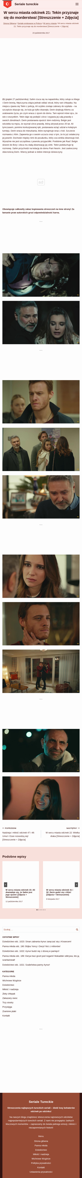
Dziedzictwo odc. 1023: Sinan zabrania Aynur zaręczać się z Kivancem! (36, 941)
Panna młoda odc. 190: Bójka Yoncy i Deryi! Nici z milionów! (31, 946)
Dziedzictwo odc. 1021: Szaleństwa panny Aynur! (26, 965)
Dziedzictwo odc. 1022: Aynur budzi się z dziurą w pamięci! (30, 951)
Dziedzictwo (8, 985)
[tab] (37, 909)
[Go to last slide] (5, 884)
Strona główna (41, 1141)
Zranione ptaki (9, 1011)
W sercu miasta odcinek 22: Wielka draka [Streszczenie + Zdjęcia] (63, 832)
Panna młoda (8, 976)
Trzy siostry (7, 1002)
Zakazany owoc (10, 998)
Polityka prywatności (41, 1163)
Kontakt (6, 1015)
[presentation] (20, 873)
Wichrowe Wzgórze (11, 980)
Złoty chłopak (8, 993)
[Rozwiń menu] (77, 4)
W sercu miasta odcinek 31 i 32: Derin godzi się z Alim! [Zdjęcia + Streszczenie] (59, 892)
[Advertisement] (41, 236)
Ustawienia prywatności (41, 1172)
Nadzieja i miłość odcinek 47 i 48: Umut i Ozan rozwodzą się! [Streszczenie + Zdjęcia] (18, 834)
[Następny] (76, 884)
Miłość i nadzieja (10, 989)
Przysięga (7, 1007)
